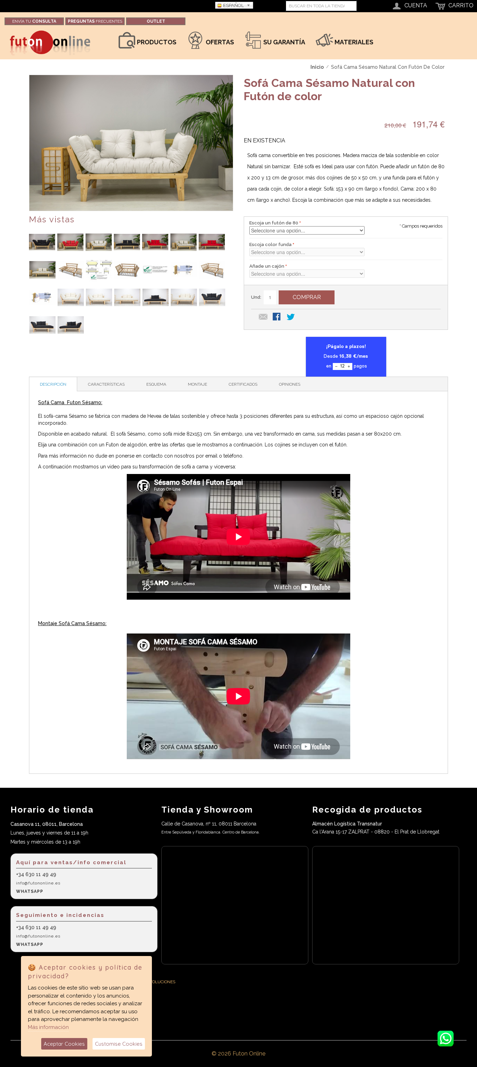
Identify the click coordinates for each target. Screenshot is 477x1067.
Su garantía (283, 42)
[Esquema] (99, 269)
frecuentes (95, 21)
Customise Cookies (118, 1043)
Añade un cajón (266, 266)
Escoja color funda (270, 244)
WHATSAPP (29, 891)
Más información (48, 1027)
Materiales (353, 42)
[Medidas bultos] (183, 269)
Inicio (317, 67)
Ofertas (219, 42)
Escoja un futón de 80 (273, 223)
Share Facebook (277, 317)
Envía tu (34, 21)
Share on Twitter (291, 317)
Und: (256, 297)
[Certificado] (155, 269)
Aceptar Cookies (64, 1043)
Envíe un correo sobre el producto (263, 317)
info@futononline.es (38, 883)
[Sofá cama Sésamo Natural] (42, 242)
